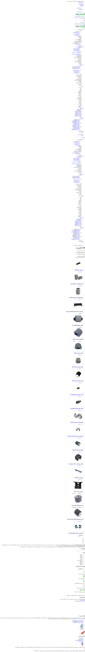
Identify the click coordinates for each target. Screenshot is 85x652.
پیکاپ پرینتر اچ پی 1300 (78, 353)
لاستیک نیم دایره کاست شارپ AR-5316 (75, 436)
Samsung (80, 562)
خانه (82, 245)
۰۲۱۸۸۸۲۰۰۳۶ (80, 2)
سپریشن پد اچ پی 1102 (78, 491)
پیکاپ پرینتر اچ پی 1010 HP (77, 366)
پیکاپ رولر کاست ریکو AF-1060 (76, 394)
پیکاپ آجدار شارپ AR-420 (77, 449)
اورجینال (80, 568)
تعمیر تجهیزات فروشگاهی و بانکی (77, 621)
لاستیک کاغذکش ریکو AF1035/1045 (76, 297)
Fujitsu (81, 557)
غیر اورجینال (80, 569)
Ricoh (81, 561)
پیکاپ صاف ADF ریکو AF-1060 (76, 408)
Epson (81, 556)
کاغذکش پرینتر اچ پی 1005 (78, 339)
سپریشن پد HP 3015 (79, 477)
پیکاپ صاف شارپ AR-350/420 (77, 283)
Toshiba (81, 564)
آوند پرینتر (61, 647)
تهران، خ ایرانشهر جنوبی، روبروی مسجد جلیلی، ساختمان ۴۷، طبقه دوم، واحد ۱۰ (72, 599)
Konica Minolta (79, 560)
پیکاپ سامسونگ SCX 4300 (77, 325)
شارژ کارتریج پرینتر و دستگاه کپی (77, 620)
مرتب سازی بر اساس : (81, 256)
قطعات (79, 245)
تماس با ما (81, 5)
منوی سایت (83, 27)
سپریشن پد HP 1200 (79, 269)
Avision (81, 554)
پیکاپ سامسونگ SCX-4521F (77, 505)
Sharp (81, 563)
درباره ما (81, 4)
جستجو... (83, 18)
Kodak (81, 559)
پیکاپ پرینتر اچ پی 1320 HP (77, 380)
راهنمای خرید (81, 638)
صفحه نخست (81, 3)
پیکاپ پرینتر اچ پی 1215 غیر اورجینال (76, 463)
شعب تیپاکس (81, 641)
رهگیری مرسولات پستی (79, 640)
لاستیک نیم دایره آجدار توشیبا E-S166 (76, 533)
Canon (81, 555)
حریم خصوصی (80, 639)
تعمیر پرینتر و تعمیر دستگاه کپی (78, 622)
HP (81, 558)
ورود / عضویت (79, 11)
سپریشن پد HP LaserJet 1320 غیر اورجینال (74, 311)
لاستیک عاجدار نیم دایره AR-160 (76, 422)
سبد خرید (80, 134)
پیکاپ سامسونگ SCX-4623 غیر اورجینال (75, 519)
